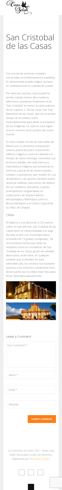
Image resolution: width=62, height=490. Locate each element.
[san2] (31, 311)
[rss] (22, 472)
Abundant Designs (40, 458)
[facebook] (31, 472)
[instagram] (40, 472)
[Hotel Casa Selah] (19, 13)
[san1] (31, 290)
